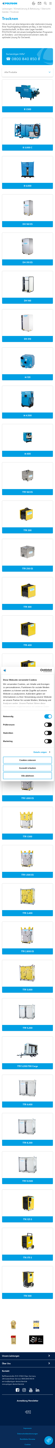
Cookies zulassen (27, 760)
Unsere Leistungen (10, 1355)
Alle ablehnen (27, 776)
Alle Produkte (10, 72)
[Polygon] (9, 3)
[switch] (48, 726)
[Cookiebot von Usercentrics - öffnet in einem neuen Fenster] (40, 670)
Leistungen (7, 8)
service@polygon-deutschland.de (14, 1381)
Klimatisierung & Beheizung (27, 8)
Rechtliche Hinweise (27, 1439)
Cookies (28, 1444)
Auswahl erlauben (27, 768)
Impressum (27, 1428)
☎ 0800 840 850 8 (23, 58)
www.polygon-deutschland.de (13, 1384)
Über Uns (6, 1363)
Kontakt (5, 1370)
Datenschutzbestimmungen (27, 1434)
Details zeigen (40, 752)
